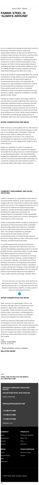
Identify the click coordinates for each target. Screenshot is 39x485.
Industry (3, 342)
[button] (37, 4)
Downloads (4, 461)
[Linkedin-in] (3, 471)
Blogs (2, 458)
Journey (3, 441)
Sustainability (11, 342)
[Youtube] (17, 471)
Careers (22, 455)
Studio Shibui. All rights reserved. (17, 476)
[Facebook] (8, 471)
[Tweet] (19, 293)
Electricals (23, 444)
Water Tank (23, 438)
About (2, 435)
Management (5, 438)
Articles (24, 8)
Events (3, 452)
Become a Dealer (25, 452)
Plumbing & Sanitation (27, 435)
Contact (3, 444)
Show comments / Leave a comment (15, 348)
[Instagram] (13, 471)
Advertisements (5, 455)
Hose (22, 441)
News (2, 374)
